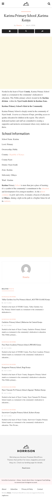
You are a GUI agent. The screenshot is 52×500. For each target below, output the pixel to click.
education (45, 188)
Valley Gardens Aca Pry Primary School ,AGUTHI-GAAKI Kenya (26, 299)
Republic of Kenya (17, 154)
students (7, 201)
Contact (40, 489)
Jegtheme (5, 495)
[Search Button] (49, 3)
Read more (26, 468)
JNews (9, 493)
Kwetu (19, 25)
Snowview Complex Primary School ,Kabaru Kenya (21, 412)
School (17, 185)
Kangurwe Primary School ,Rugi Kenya (16, 367)
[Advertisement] (26, 63)
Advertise (14, 489)
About (4, 489)
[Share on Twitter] (26, 31)
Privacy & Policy (27, 489)
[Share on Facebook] (10, 31)
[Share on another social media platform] (42, 31)
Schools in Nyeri (9, 296)
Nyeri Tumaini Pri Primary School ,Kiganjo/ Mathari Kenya (24, 390)
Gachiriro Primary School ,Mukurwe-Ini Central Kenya (22, 322)
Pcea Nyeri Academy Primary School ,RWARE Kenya (21, 345)
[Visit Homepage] (26, 3)
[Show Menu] (3, 3)
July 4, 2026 (30, 25)
